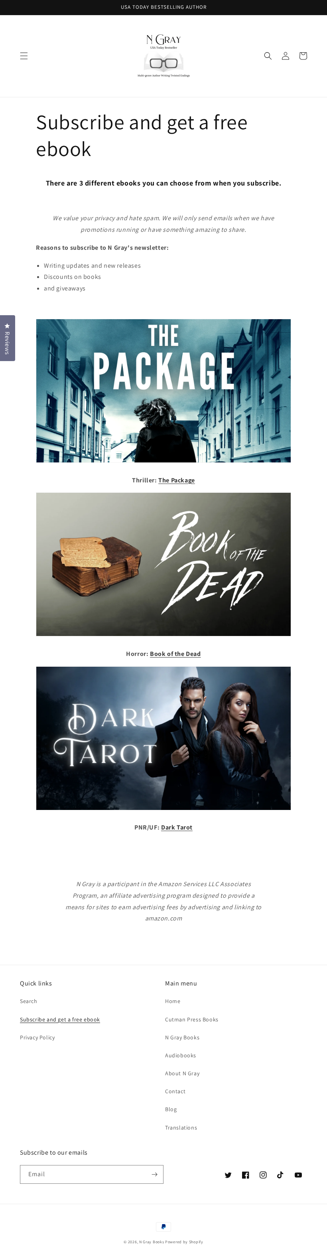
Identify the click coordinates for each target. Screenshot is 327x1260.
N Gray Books (182, 1037)
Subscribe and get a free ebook (60, 1019)
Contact (175, 1091)
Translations (181, 1127)
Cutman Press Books (192, 1019)
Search (28, 1001)
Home (172, 1001)
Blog (171, 1109)
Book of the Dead (175, 654)
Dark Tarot (177, 827)
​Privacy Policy (37, 1037)
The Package (176, 480)
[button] (24, 56)
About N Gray (182, 1073)
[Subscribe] (154, 1174)
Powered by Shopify (184, 1241)
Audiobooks (180, 1055)
